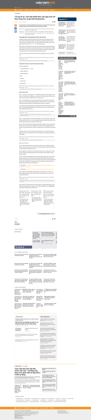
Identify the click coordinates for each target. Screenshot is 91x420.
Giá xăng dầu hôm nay (35, 398)
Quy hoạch (17, 325)
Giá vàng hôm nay (19, 398)
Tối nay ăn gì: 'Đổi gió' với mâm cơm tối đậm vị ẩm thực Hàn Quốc (39, 31)
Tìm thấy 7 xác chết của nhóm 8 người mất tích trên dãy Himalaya (28, 298)
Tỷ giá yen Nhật (70, 398)
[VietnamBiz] (63, 19)
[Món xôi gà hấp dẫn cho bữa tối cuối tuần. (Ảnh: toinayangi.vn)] (37, 137)
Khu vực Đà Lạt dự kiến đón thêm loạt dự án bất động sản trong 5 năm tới (48, 330)
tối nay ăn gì (17, 224)
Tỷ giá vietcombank (20, 400)
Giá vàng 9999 (27, 398)
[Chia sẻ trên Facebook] (16, 28)
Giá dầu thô (43, 398)
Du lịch (42, 243)
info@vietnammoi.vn (20, 417)
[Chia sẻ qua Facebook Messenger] (16, 31)
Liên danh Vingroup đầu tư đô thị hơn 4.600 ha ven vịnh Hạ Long (69, 61)
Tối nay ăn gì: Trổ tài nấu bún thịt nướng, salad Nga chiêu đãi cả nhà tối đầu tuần (21, 280)
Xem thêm (73, 116)
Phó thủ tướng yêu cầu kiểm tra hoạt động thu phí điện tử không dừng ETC (71, 31)
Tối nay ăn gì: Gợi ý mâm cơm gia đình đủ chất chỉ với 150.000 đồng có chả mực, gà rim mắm (35, 265)
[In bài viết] (52, 22)
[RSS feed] (22, 7)
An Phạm (16, 21)
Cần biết (43, 236)
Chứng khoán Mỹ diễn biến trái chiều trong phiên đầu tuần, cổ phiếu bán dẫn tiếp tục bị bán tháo (71, 24)
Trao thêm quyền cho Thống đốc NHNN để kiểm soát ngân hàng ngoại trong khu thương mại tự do (48, 340)
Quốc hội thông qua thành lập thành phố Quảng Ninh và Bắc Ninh (48, 386)
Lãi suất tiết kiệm (43, 400)
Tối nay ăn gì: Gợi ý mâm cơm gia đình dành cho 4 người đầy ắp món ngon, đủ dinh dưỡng (39, 34)
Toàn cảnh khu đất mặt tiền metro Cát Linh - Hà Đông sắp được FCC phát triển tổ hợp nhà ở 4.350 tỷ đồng (27, 372)
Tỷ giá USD (64, 398)
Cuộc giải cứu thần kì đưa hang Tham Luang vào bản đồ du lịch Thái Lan (29, 305)
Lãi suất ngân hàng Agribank (60, 400)
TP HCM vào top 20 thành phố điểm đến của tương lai (50, 291)
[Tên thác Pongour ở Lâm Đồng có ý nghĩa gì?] (40, 306)
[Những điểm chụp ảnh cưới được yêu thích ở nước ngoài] (40, 299)
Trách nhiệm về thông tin (19, 418)
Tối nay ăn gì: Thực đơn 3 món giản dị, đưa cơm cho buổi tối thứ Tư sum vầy (49, 280)
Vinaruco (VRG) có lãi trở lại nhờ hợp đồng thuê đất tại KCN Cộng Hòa (69, 72)
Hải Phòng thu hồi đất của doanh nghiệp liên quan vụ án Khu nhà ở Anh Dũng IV (48, 376)
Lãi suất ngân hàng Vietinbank (46, 401)
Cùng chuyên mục (20, 287)
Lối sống (17, 13)
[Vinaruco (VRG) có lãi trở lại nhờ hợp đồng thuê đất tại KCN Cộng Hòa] (61, 75)
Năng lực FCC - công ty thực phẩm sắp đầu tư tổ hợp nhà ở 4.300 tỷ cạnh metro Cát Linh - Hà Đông (31, 386)
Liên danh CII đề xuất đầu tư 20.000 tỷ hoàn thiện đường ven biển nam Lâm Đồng (48, 347)
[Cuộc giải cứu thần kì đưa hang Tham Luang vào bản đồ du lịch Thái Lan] (18, 306)
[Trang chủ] (15, 10)
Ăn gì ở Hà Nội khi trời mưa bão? (47, 241)
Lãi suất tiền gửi (51, 400)
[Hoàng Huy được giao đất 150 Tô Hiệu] (19, 329)
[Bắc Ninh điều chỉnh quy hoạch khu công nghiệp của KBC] (61, 96)
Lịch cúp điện (27, 400)
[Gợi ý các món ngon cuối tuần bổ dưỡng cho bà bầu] (21, 255)
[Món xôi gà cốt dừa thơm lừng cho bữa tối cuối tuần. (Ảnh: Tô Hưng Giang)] (37, 58)
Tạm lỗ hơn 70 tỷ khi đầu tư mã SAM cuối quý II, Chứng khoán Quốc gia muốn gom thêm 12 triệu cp (71, 47)
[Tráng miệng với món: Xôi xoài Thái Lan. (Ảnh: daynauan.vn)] (37, 86)
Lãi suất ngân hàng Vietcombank (59, 401)
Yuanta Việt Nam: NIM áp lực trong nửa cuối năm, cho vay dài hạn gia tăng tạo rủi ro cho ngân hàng (71, 39)
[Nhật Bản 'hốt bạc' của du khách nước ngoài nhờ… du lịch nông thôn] (18, 292)
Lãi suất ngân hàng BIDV (34, 401)
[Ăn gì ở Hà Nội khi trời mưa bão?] (36, 241)
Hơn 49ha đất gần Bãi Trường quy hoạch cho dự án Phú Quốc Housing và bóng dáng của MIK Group (69, 104)
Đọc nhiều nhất (45, 316)
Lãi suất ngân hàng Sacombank (22, 401)
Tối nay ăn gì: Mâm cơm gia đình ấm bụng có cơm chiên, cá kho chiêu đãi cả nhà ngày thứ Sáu (35, 281)
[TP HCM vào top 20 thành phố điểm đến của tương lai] (40, 292)
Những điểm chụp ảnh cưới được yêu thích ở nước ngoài (49, 298)
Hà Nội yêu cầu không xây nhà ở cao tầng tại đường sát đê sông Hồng (26, 323)
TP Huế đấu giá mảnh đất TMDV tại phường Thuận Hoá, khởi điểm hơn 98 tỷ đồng (48, 335)
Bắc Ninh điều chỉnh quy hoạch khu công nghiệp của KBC (69, 94)
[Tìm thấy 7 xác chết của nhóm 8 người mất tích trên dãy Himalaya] (18, 299)
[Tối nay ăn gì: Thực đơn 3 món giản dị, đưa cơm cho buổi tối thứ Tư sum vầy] (50, 272)
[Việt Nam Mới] (45, 3)
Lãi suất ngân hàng (35, 400)
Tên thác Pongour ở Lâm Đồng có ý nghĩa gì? (50, 304)
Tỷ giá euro (58, 398)
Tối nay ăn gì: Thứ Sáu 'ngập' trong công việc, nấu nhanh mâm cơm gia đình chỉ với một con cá (39, 29)
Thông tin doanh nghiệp (66, 58)
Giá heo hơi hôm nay (51, 398)
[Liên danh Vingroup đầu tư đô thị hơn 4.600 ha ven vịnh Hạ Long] (61, 65)
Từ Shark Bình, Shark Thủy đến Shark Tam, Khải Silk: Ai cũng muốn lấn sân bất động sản (70, 83)
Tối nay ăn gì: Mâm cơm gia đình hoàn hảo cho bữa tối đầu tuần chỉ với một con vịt (49, 265)
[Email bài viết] (54, 22)
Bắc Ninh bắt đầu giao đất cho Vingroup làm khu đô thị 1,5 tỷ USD (49, 381)
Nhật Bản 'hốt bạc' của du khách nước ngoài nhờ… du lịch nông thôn (29, 291)
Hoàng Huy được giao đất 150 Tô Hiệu (31, 329)
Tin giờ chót (19, 316)
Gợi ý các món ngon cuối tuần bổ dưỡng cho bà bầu (21, 264)
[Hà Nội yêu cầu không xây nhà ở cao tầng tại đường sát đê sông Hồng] (27, 319)
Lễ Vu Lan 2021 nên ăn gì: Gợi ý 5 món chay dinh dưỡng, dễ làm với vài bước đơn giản (48, 234)
